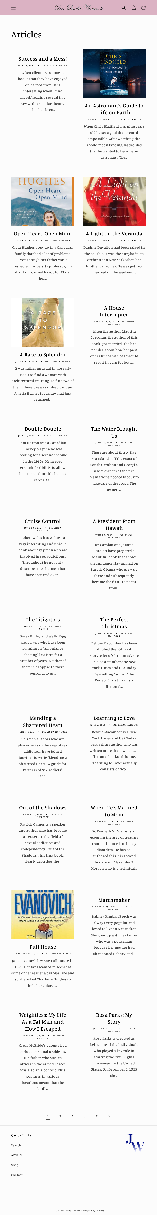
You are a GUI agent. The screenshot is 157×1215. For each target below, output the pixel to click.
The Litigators (43, 619)
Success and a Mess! (43, 58)
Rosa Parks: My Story (114, 1018)
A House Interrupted (114, 311)
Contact (17, 1175)
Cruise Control (43, 521)
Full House (43, 946)
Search (16, 1145)
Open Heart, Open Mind (43, 233)
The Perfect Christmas (114, 623)
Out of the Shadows (43, 807)
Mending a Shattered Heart (43, 721)
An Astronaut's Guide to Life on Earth (114, 109)
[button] (13, 7)
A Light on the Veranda (114, 233)
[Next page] (109, 1116)
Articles (17, 1155)
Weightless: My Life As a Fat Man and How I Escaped (42, 1021)
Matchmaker (114, 899)
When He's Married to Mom (114, 811)
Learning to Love (114, 717)
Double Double (43, 428)
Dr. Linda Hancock (71, 1210)
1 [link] (48, 1116)
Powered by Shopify (93, 1210)
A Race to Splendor (43, 354)
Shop (15, 1165)
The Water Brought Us (114, 432)
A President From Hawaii (114, 524)
